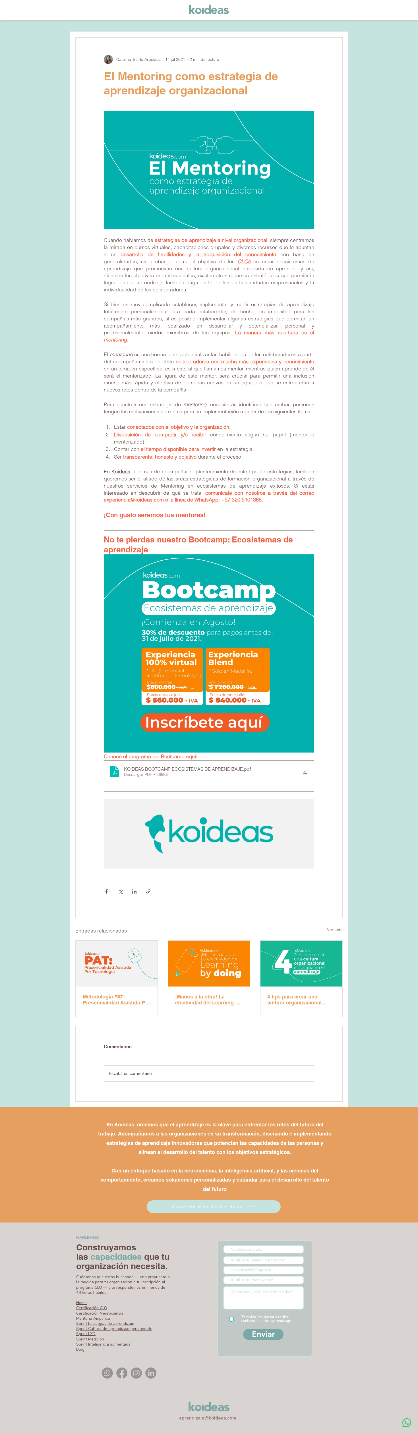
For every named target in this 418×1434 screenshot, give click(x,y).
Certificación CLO (91, 1308)
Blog (80, 1349)
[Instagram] (136, 1373)
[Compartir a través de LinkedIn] (134, 891)
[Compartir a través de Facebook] (106, 891)
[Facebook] (121, 1373)
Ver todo (335, 929)
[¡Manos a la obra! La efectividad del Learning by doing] (209, 964)
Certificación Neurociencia (99, 1313)
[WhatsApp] (406, 1422)
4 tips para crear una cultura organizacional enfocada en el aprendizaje (299, 1000)
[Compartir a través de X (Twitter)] (120, 891)
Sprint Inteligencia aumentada (103, 1344)
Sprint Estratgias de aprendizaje (105, 1323)
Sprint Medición (90, 1339)
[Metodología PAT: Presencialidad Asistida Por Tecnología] (117, 964)
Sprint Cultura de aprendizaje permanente (114, 1328)
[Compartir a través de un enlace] (148, 891)
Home (81, 1302)
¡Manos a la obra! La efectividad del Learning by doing (208, 1000)
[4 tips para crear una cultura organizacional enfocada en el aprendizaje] (301, 964)
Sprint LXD (86, 1333)
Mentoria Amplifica (93, 1318)
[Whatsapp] (107, 1373)
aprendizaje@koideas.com (207, 1418)
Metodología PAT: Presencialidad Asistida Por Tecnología (116, 1000)
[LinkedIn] (150, 1373)
